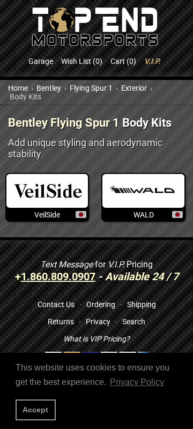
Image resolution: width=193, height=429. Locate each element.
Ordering (100, 304)
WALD (143, 214)
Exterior (134, 88)
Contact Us (56, 304)
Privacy (98, 321)
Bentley (48, 88)
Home (18, 88)
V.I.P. (152, 61)
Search (133, 321)
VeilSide (47, 214)
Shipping (141, 304)
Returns (61, 321)
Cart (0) (123, 61)
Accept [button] (35, 409)
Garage (40, 61)
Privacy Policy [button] (137, 382)
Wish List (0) (81, 61)
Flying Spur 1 (91, 88)
